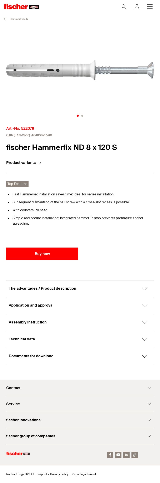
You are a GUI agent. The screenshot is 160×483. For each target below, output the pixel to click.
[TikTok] (134, 455)
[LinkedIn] (126, 455)
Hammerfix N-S (18, 19)
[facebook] (110, 455)
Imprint (42, 474)
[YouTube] (118, 455)
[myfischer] (137, 6)
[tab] (78, 116)
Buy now (42, 253)
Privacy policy (59, 474)
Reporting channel (84, 474)
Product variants (21, 162)
